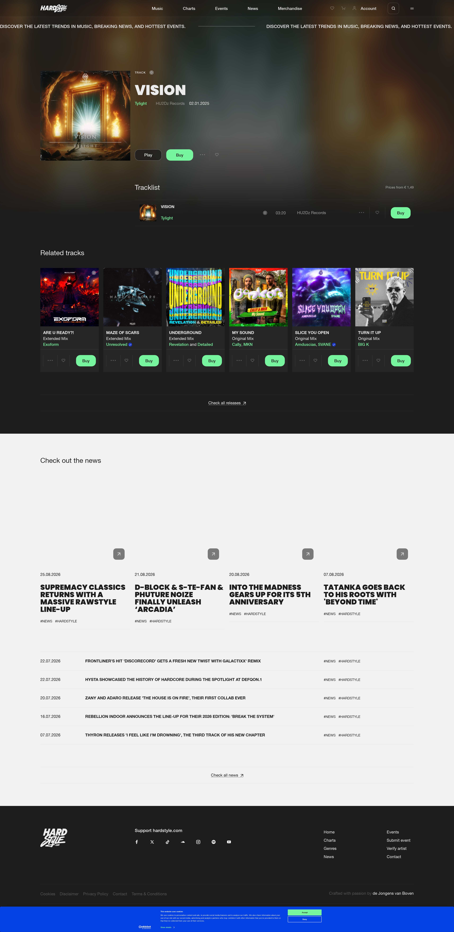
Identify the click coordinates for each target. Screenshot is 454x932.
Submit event (398, 840)
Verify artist (397, 848)
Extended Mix (55, 338)
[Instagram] (198, 842)
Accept (305, 912)
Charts (189, 8)
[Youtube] (229, 842)
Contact (394, 856)
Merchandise (290, 8)
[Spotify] (214, 842)
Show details (166, 927)
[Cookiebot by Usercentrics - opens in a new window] (145, 927)
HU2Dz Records (170, 103)
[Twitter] (152, 842)
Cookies (47, 894)
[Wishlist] (333, 8)
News (253, 8)
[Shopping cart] (344, 8)
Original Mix (243, 338)
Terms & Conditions (149, 894)
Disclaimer (69, 894)
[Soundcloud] (183, 842)
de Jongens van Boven (393, 893)
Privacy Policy (95, 894)
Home (329, 832)
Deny (305, 919)
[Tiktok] (168, 842)
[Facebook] (137, 842)
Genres (330, 848)
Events (221, 8)
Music (157, 8)
